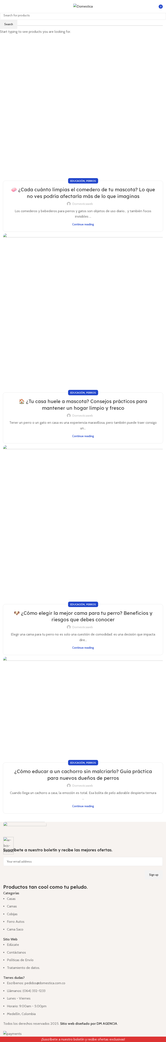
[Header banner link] (83, 521)
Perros (91, 180)
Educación (77, 180)
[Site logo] (83, 6)
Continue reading (83, 224)
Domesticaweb (82, 204)
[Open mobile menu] (5, 6)
